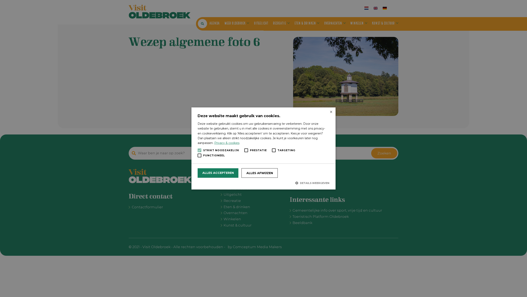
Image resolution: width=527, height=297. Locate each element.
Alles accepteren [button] (218, 173)
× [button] (330, 112)
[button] (263, 183)
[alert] (263, 148)
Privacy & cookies (226, 143)
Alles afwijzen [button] (259, 173)
